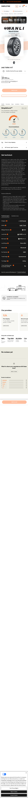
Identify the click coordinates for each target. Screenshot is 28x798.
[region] (14, 784)
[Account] (20, 6)
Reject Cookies (14, 791)
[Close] (26, 772)
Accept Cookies (14, 795)
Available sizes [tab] (15, 215)
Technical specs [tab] (5, 215)
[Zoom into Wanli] (14, 46)
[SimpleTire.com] (6, 6)
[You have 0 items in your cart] (23, 6)
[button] (14, 71)
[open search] (16, 6)
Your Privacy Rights (14, 788)
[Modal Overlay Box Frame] (14, 2)
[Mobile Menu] (26, 6)
